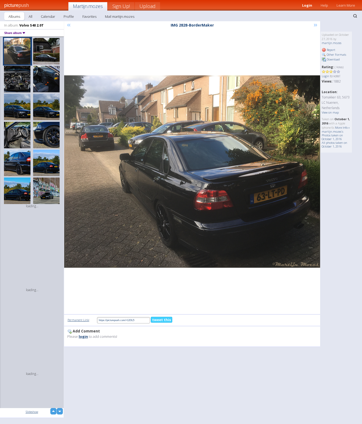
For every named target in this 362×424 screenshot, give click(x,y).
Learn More (346, 5)
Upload (147, 6)
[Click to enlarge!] (192, 171)
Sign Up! (121, 6)
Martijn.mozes (88, 6)
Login (307, 5)
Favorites (89, 16)
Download (333, 59)
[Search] (355, 16)
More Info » (342, 127)
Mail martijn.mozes (119, 16)
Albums (14, 16)
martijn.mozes (331, 43)
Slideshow (32, 412)
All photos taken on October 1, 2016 (334, 144)
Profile (69, 16)
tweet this (161, 319)
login (83, 336)
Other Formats (336, 55)
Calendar (48, 16)
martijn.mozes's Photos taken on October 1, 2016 (332, 135)
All (30, 16)
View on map (330, 112)
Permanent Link (78, 320)
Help (324, 5)
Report (330, 50)
